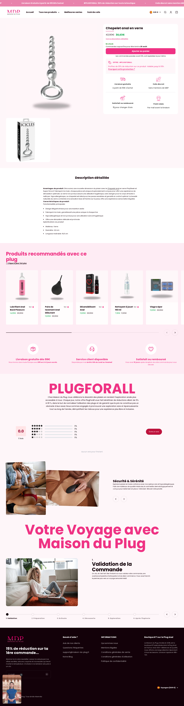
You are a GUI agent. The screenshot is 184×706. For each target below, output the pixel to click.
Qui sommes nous (109, 643)
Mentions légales (109, 647)
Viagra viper (156, 306)
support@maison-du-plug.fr (76, 652)
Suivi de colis (93, 12)
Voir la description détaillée (117, 39)
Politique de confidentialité (113, 661)
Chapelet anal (113, 188)
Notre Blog (68, 656)
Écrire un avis (154, 432)
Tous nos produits (48, 12)
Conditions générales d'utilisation (116, 656)
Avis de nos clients (71, 643)
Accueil (30, 12)
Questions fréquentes (73, 647)
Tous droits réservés (34, 696)
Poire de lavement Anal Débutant (52, 309)
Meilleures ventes (73, 12)
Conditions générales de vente (115, 652)
